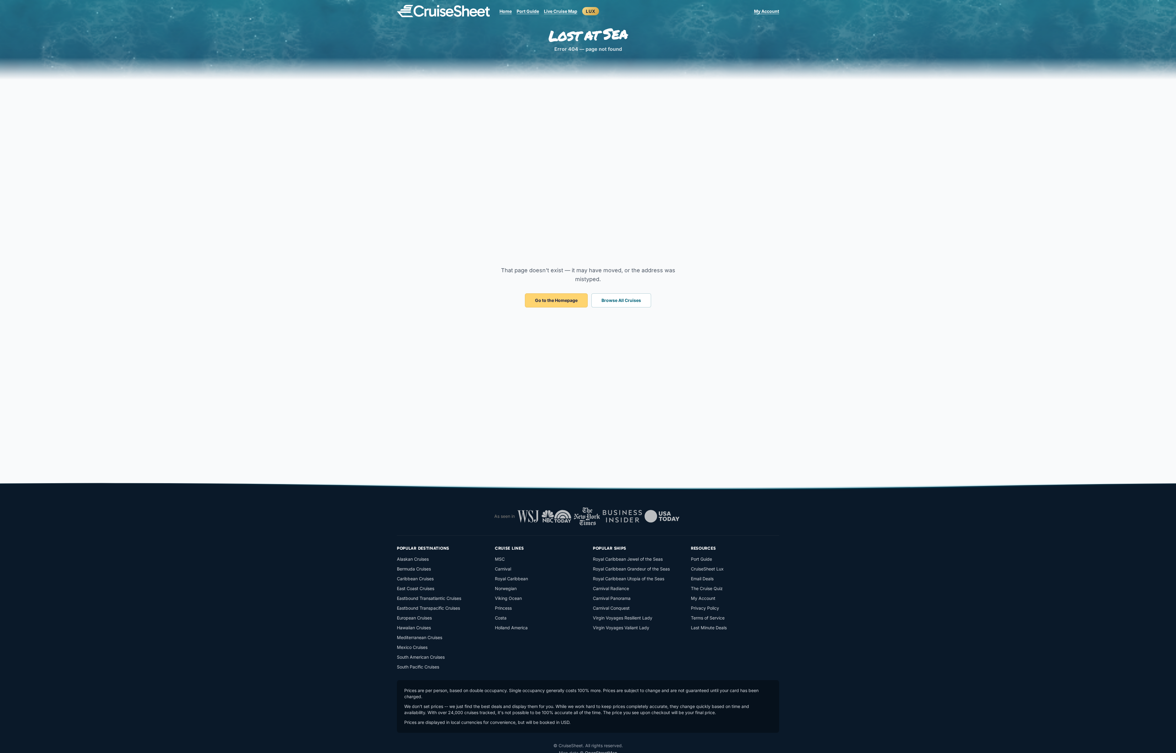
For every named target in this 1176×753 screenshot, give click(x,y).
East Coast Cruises (415, 588)
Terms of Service (708, 617)
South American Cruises (421, 657)
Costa (501, 617)
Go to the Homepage (556, 300)
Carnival (503, 568)
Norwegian (506, 588)
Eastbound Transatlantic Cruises (429, 598)
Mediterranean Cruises (419, 637)
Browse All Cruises (621, 300)
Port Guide (528, 11)
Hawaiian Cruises (414, 627)
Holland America (511, 627)
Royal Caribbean (511, 578)
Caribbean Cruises (415, 578)
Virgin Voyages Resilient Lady (622, 617)
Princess (503, 608)
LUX (590, 11)
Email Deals (702, 578)
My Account (766, 11)
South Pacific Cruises (418, 666)
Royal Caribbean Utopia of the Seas (628, 578)
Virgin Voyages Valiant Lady (621, 627)
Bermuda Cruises (414, 568)
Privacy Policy (705, 608)
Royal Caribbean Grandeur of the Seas (631, 568)
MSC (500, 559)
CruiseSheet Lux (707, 568)
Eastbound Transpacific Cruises (428, 608)
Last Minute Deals (709, 627)
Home (505, 11)
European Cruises (414, 617)
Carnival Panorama (612, 598)
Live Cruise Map (560, 11)
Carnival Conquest (611, 608)
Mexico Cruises (412, 647)
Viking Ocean (508, 598)
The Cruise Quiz (707, 588)
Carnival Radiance (611, 588)
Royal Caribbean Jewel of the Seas (628, 559)
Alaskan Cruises (413, 559)
